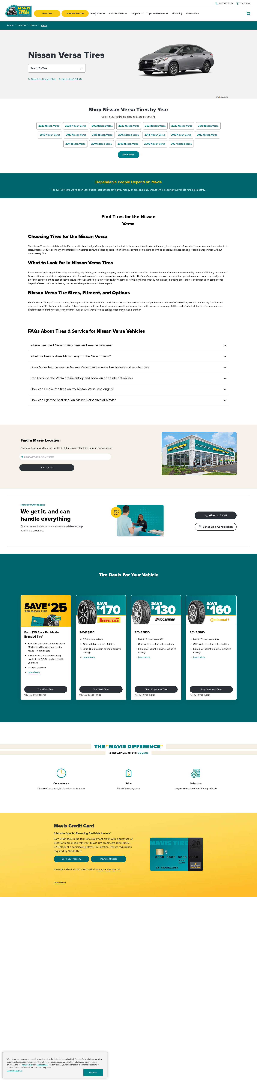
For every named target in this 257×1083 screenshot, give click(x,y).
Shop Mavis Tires (46, 689)
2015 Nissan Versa (128, 134)
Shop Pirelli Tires (101, 689)
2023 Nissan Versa (102, 125)
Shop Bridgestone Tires (156, 689)
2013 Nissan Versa (181, 134)
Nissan (33, 25)
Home (10, 25)
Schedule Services (75, 13)
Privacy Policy (27, 1065)
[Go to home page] (18, 10)
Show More (128, 154)
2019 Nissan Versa (208, 125)
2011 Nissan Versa (75, 143)
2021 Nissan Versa (155, 125)
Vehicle (22, 25)
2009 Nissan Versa (127, 143)
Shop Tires (47, 13)
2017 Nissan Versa (76, 134)
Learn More (34, 672)
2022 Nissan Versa (128, 125)
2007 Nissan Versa (181, 143)
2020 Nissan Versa (181, 125)
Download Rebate (108, 859)
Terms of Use (42, 1065)
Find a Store (47, 467)
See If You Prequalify (71, 859)
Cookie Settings (14, 1071)
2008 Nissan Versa (154, 143)
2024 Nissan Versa (75, 125)
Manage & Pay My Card (108, 869)
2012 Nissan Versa (207, 134)
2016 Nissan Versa (102, 134)
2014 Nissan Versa (154, 134)
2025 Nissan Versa (48, 125)
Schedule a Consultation (218, 526)
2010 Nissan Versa (101, 143)
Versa (44, 25)
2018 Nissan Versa (50, 134)
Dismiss (93, 1072)
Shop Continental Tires (211, 689)
